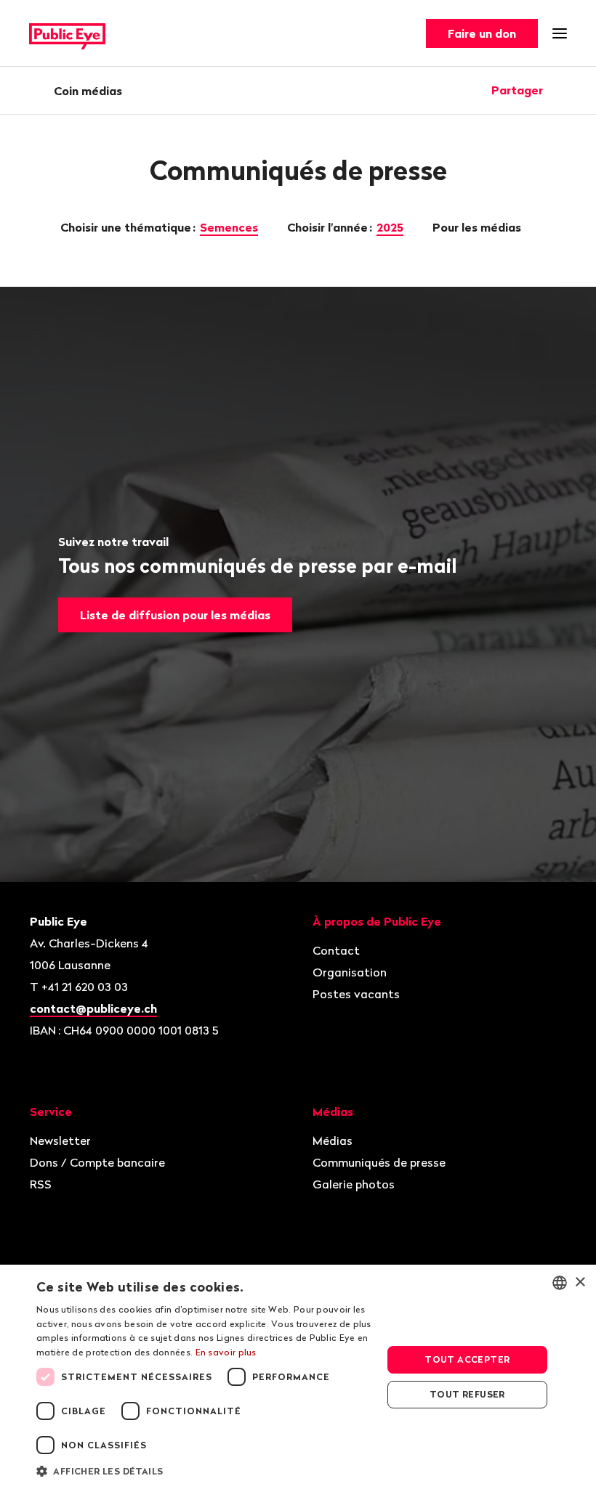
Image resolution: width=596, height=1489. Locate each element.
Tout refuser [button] (467, 1394)
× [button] (579, 1282)
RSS (41, 1184)
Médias (333, 1140)
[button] (204, 1470)
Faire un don (482, 33)
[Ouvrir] (561, 90)
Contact (336, 950)
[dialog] (298, 1377)
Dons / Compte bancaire (97, 1162)
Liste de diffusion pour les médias (175, 615)
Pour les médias (478, 227)
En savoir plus (226, 1352)
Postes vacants (356, 994)
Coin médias (88, 90)
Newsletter (60, 1140)
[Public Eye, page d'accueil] (67, 33)
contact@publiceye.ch (93, 1008)
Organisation (350, 972)
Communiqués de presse (379, 1162)
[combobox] (559, 1283)
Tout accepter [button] (467, 1359)
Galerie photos (354, 1184)
